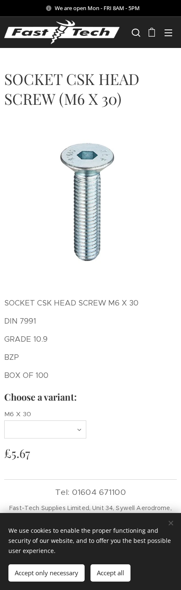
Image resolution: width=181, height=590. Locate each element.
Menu (168, 32)
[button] (135, 32)
